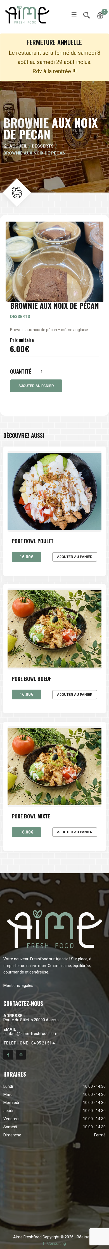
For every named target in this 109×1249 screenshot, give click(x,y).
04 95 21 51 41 (30, 1043)
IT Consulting (54, 1243)
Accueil (17, 146)
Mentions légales (18, 985)
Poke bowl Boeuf (31, 679)
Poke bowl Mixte (31, 816)
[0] (100, 14)
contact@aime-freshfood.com (30, 1031)
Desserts (43, 146)
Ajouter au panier (75, 557)
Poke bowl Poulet (33, 541)
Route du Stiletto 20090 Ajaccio (31, 1018)
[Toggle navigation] (74, 14)
